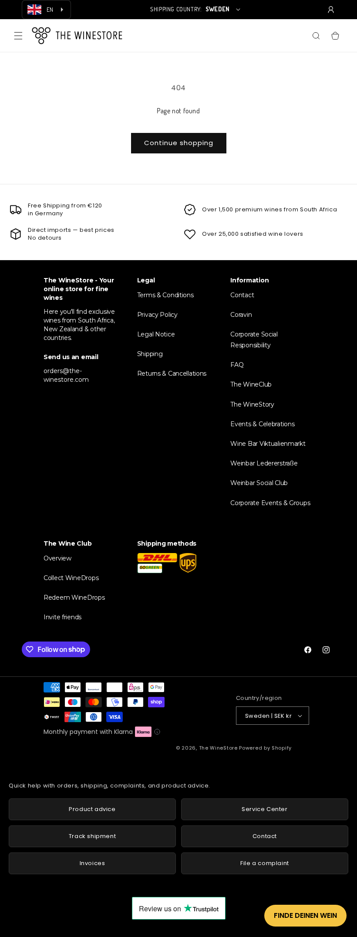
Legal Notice (156, 334)
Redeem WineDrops (74, 597)
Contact (242, 295)
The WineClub (251, 384)
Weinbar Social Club (259, 483)
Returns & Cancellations (172, 373)
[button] (18, 35)
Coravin (241, 315)
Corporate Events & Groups (270, 503)
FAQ (236, 365)
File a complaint (264, 863)
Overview (57, 558)
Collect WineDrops (71, 578)
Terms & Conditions (165, 295)
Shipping (150, 354)
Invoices (92, 863)
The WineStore (218, 747)
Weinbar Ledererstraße (263, 463)
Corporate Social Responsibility (254, 339)
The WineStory (252, 404)
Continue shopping (178, 142)
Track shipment (92, 836)
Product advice (92, 809)
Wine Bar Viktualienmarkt (267, 444)
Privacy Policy (157, 315)
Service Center (264, 809)
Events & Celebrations (262, 424)
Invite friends (62, 617)
